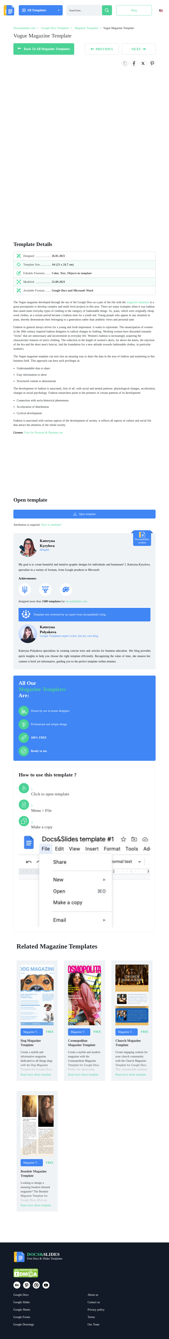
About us (93, 1294)
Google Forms (21, 1317)
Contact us (94, 1302)
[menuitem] (157, 19)
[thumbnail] (37, 994)
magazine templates (138, 302)
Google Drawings (23, 1324)
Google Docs (20, 1294)
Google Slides (21, 1302)
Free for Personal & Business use (43, 432)
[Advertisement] (35, 208)
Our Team (93, 1324)
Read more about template (36, 1074)
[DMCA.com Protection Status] (25, 1274)
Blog (134, 10)
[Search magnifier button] (107, 10)
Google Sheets (21, 1309)
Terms (91, 1317)
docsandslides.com (76, 601)
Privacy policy (96, 1309)
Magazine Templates (42, 689)
